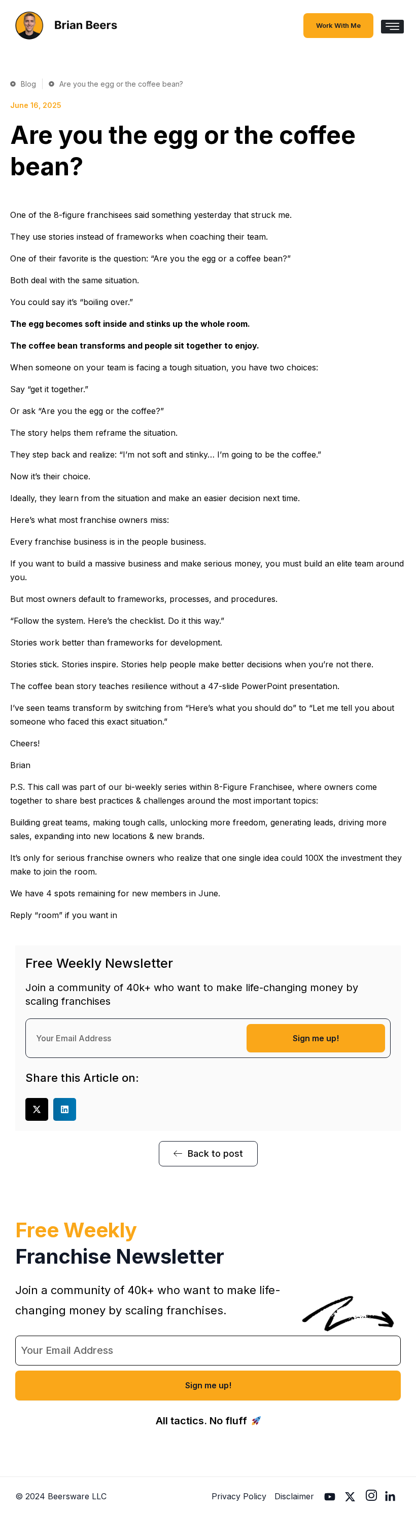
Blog (28, 84)
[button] (36, 1109)
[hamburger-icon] (392, 26)
